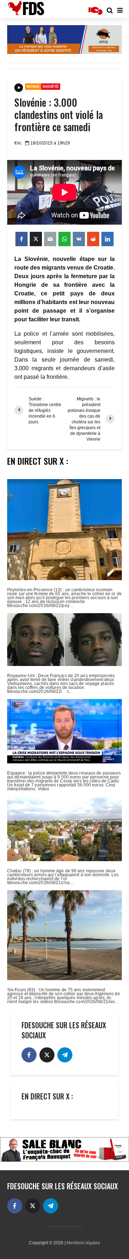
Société (51, 86)
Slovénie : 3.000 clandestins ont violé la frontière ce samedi (58, 114)
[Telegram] (64, 1054)
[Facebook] (29, 1054)
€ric (18, 143)
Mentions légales (83, 1242)
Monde (33, 86)
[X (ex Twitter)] (46, 1054)
